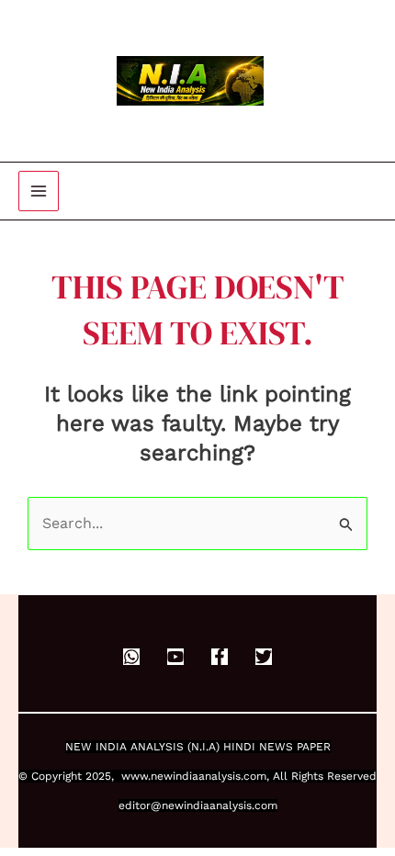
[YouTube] (175, 656)
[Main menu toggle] (38, 191)
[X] (263, 656)
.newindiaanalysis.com (207, 776)
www (134, 776)
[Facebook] (219, 656)
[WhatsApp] (131, 656)
